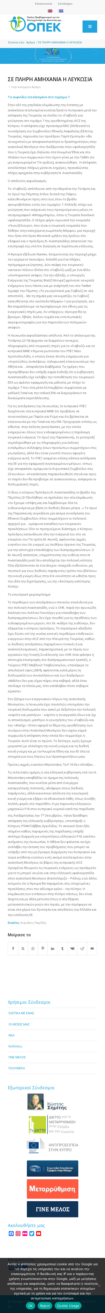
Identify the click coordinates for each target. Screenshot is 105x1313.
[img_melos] (52, 1209)
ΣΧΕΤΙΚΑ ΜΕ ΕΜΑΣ (21, 1013)
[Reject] (98, 1285)
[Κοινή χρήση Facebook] (13, 948)
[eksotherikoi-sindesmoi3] (52, 1145)
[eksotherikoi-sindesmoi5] (52, 1189)
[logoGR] (43, 24)
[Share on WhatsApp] (33, 948)
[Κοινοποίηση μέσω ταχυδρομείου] (92, 948)
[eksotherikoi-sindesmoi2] (52, 1124)
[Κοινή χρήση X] (23, 948)
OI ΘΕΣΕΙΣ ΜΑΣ (19, 1024)
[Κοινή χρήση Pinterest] (42, 948)
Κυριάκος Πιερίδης (33, 923)
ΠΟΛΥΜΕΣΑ (17, 1068)
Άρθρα (36, 87)
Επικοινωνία (43, 3)
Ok (30, 1306)
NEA (11, 1035)
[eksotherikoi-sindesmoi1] (52, 1102)
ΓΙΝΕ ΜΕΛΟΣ (17, 1057)
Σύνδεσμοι (65, 3)
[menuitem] (44, 3)
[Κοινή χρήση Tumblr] (62, 948)
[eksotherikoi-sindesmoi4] (52, 1168)
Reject (45, 1306)
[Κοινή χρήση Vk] (72, 948)
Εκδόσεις (15, 1046)
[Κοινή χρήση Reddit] (82, 948)
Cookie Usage (68, 1306)
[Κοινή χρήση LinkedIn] (52, 948)
